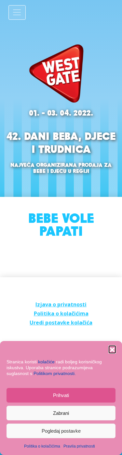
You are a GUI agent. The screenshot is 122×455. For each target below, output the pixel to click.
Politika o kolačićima (42, 446)
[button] (112, 349)
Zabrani (61, 413)
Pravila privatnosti (79, 446)
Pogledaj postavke (61, 431)
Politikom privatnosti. (55, 373)
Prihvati (61, 395)
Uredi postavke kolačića (61, 322)
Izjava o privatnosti (61, 304)
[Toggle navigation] (17, 12)
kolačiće (46, 361)
